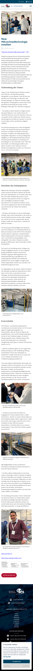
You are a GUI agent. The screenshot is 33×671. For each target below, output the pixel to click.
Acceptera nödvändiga (16, 666)
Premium (16, 617)
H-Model (16, 621)
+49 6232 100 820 (18, 6)
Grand (16, 615)
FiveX (16, 613)
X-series (16, 623)
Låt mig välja (7, 656)
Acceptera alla (17, 661)
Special (16, 627)
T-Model (16, 619)
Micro (16, 625)
